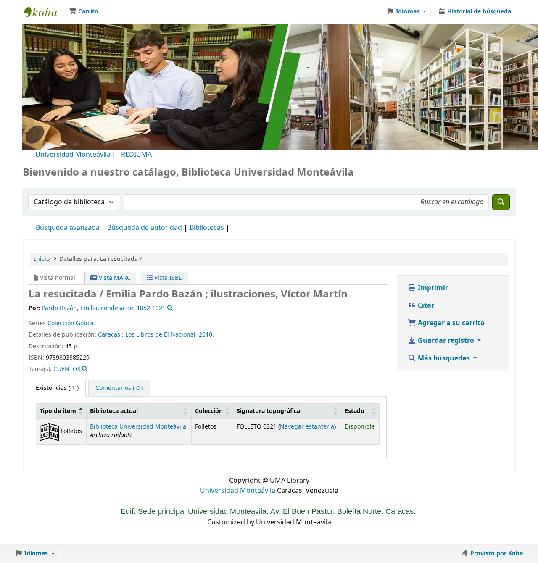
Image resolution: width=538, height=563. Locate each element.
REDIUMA (136, 155)
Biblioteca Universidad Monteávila (45, 11)
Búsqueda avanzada (68, 228)
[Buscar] (501, 202)
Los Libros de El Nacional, (161, 334)
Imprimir (432, 288)
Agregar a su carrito (450, 323)
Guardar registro (446, 341)
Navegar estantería (307, 426)
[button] (84, 12)
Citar (425, 305)
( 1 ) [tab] (57, 388)
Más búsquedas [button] (444, 358)
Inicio (42, 259)
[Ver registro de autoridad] (169, 308)
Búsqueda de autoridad (144, 228)
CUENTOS (67, 369)
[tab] (119, 388)
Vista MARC (114, 278)
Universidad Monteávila (73, 155)
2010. (206, 334)
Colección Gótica (70, 323)
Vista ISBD (168, 278)
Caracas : (111, 334)
